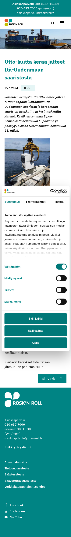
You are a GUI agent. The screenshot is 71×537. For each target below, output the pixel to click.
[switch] (61, 278)
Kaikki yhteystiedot (18, 447)
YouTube (16, 517)
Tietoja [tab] (58, 201)
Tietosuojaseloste (17, 468)
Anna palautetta (16, 462)
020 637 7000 (27, 8)
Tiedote (27, 88)
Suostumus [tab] (12, 201)
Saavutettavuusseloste (21, 480)
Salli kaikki (36, 318)
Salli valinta (35, 330)
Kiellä (35, 342)
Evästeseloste (14, 474)
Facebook (17, 505)
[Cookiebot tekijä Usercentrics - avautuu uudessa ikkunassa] (50, 191)
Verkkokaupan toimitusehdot (25, 486)
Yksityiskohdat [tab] (35, 201)
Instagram (17, 511)
